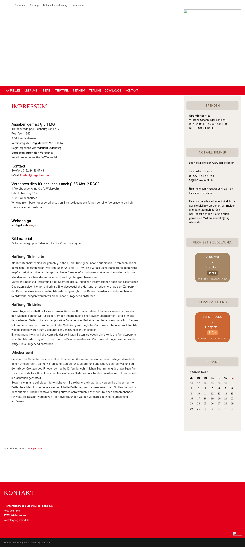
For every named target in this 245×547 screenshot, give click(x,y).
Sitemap (34, 5)
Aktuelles (13, 90)
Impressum (78, 5)
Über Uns (30, 90)
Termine (95, 90)
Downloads (113, 90)
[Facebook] (10, 5)
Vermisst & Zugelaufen (212, 242)
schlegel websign (23, 225)
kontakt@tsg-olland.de (34, 175)
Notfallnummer (212, 152)
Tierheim (79, 90)
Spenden (20, 5)
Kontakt (132, 90)
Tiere (46, 90)
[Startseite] (212, 12)
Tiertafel (62, 90)
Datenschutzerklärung (55, 5)
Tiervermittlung (212, 302)
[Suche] (6, 5)
